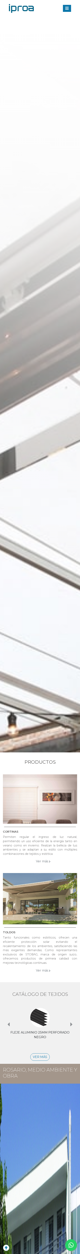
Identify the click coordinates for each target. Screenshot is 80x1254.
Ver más (42, 861)
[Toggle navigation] (67, 8)
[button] (8, 1024)
